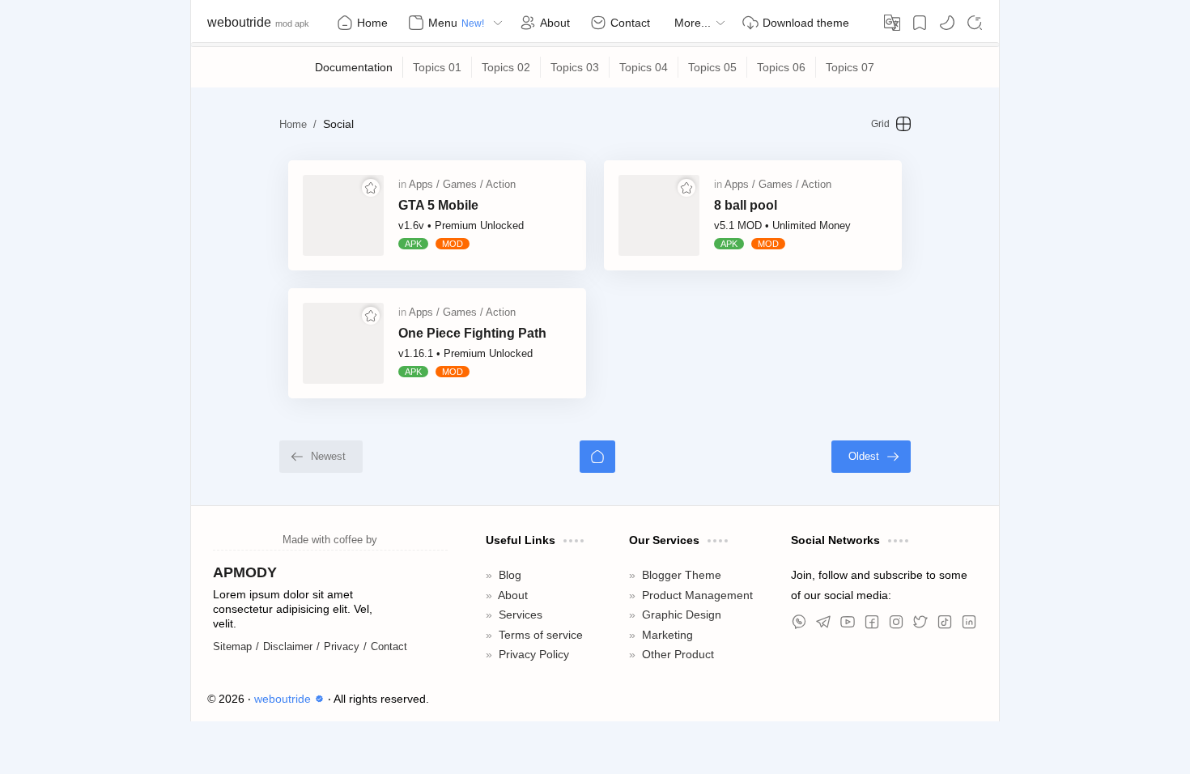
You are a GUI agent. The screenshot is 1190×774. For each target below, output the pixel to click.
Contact (389, 646)
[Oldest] (871, 456)
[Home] (597, 456)
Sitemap (232, 646)
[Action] (501, 184)
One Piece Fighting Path (472, 333)
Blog (510, 575)
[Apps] (424, 184)
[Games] (463, 184)
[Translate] (892, 23)
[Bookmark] (919, 23)
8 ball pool (745, 205)
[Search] (975, 23)
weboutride (239, 22)
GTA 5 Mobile (438, 205)
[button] (947, 23)
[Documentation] (354, 67)
